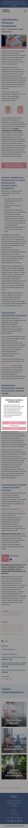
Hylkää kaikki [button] (14, 425)
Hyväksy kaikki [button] (14, 428)
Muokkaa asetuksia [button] (14, 422)
